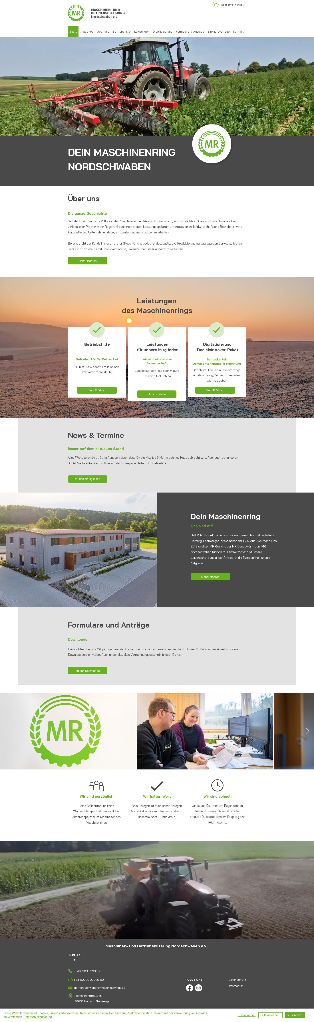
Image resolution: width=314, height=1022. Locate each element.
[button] (142, 31)
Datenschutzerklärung (37, 1017)
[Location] (70, 996)
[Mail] (70, 988)
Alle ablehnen (270, 1015)
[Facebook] (189, 987)
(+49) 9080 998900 (88, 971)
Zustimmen (295, 1015)
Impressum (236, 986)
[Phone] (70, 971)
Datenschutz (237, 979)
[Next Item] (308, 731)
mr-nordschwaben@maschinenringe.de (99, 987)
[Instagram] (198, 987)
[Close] (309, 1015)
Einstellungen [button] (246, 1015)
